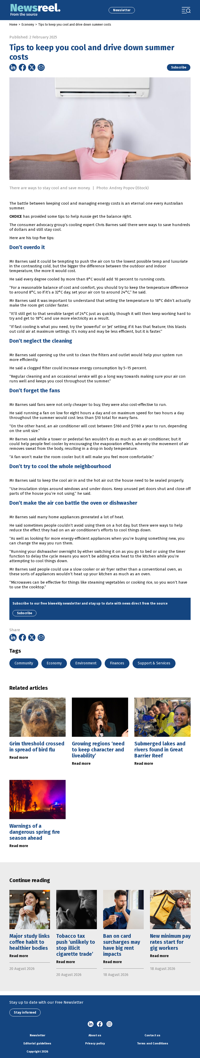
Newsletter (121, 10)
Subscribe (178, 67)
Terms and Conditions (152, 1043)
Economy (28, 24)
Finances (117, 663)
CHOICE (15, 216)
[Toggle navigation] (186, 10)
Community (24, 663)
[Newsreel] (35, 10)
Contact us (152, 1035)
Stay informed (25, 1012)
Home (13, 24)
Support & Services (154, 663)
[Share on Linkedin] (13, 67)
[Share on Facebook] (22, 67)
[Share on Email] (41, 67)
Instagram (109, 1024)
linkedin (91, 1024)
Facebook (100, 1024)
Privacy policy (95, 1043)
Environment (85, 663)
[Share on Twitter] (31, 67)
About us (95, 1035)
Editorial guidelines (37, 1043)
